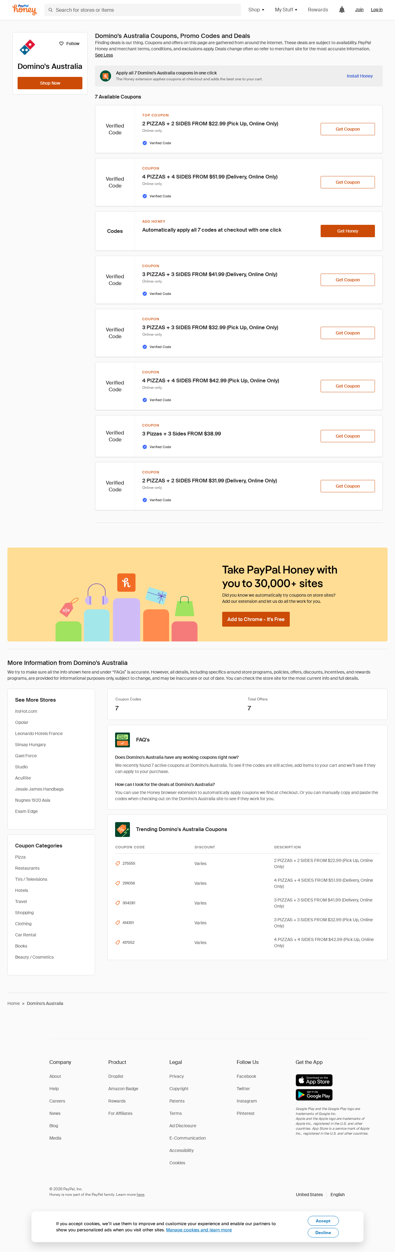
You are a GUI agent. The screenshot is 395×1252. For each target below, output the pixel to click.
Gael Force (26, 755)
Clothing (23, 923)
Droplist (115, 1076)
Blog (53, 1125)
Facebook (246, 1076)
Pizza (20, 857)
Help (54, 1088)
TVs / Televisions (31, 879)
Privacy (176, 1076)
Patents (177, 1101)
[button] (320, 1194)
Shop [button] (254, 9)
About (55, 1076)
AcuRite (23, 778)
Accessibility (181, 1150)
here (140, 1194)
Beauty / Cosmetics (34, 957)
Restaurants (27, 868)
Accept (323, 1220)
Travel (21, 901)
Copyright (179, 1088)
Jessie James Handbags (39, 789)
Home (13, 1003)
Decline (323, 1232)
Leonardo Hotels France (39, 733)
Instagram (247, 1101)
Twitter (243, 1088)
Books (21, 946)
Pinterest (246, 1113)
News (54, 1113)
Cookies (177, 1163)
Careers (57, 1101)
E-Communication (187, 1138)
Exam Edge (26, 811)
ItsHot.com (26, 711)
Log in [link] (377, 9)
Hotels (21, 890)
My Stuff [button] (284, 9)
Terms (175, 1113)
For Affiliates (120, 1113)
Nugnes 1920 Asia (32, 800)
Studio (21, 767)
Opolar (21, 722)
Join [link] (359, 9)
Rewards (318, 9)
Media (55, 1138)
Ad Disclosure (182, 1125)
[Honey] (24, 10)
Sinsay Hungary (30, 744)
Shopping (24, 912)
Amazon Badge (123, 1088)
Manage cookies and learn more (199, 1229)
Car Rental (25, 935)
